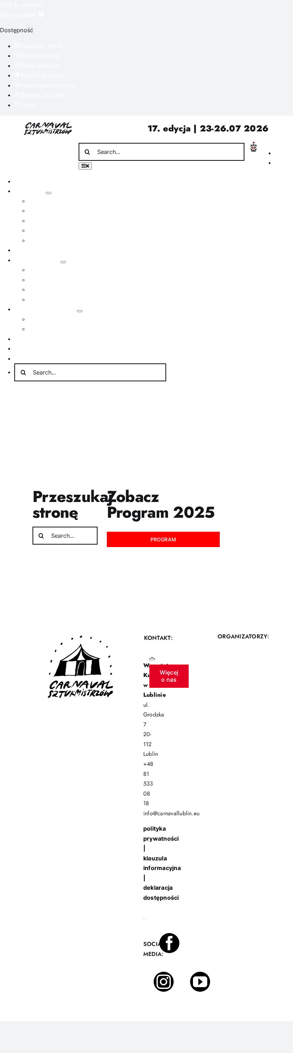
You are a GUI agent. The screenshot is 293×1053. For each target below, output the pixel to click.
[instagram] (164, 982)
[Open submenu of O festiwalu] (48, 193)
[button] (22, 14)
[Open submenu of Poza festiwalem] (63, 262)
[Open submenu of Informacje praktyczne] (80, 311)
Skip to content (21, 4)
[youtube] (200, 982)
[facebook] (169, 943)
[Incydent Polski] (253, 144)
